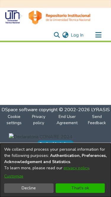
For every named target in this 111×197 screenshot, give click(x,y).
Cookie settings (14, 120)
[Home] (47, 17)
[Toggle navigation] (98, 35)
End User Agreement (67, 120)
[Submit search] (56, 35)
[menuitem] (65, 35)
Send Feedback (97, 120)
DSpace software (19, 109)
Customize (13, 176)
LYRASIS (100, 109)
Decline (29, 188)
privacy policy (76, 168)
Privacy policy (38, 120)
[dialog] (55, 170)
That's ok (80, 188)
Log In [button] (77, 35)
